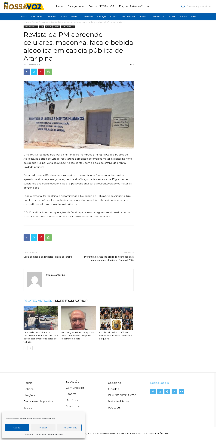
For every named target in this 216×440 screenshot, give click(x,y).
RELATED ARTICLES (38, 301)
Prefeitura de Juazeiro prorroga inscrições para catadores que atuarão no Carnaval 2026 (109, 258)
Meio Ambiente (118, 401)
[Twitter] (34, 72)
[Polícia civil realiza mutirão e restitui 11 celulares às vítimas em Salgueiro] (116, 318)
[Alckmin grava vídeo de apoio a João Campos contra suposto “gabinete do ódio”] (78, 318)
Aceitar (17, 427)
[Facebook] (27, 72)
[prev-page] (26, 348)
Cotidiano (114, 382)
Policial (48, 27)
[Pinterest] (41, 72)
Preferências (69, 427)
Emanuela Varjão (55, 274)
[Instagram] (160, 391)
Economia (73, 406)
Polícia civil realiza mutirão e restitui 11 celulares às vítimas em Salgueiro (115, 335)
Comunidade (75, 387)
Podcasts (114, 407)
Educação (72, 381)
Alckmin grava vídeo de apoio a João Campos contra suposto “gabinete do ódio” (77, 335)
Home (26, 22)
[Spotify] (167, 391)
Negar (43, 427)
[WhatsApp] (48, 72)
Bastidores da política (38, 401)
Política (29, 389)
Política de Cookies (32, 434)
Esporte (71, 394)
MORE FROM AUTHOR (71, 301)
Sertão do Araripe (68, 27)
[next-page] (31, 348)
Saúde (28, 407)
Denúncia (72, 400)
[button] (186, 6)
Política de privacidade (52, 434)
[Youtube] (181, 391)
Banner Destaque (40, 22)
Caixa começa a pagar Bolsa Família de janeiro (48, 256)
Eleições (29, 395)
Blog (41, 27)
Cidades (56, 27)
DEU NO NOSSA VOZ (122, 395)
